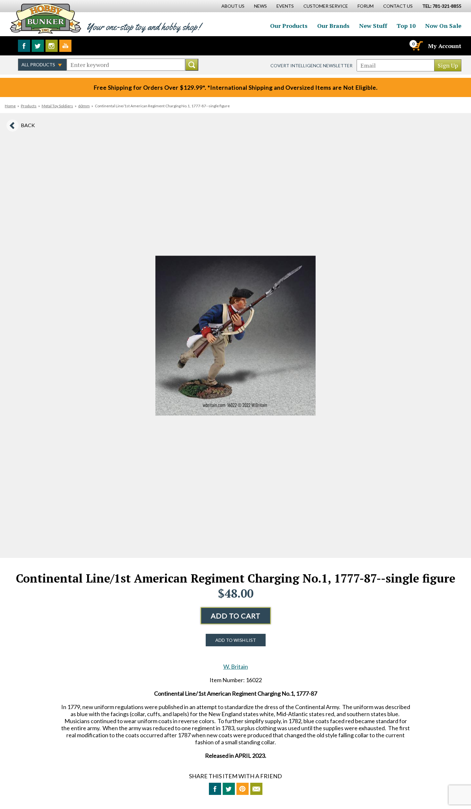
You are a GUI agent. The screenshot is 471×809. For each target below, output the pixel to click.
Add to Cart (235, 615)
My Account (444, 46)
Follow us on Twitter (38, 46)
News (260, 6)
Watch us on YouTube (65, 46)
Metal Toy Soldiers (57, 105)
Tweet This (229, 789)
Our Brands (333, 25)
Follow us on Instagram (51, 46)
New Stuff (373, 25)
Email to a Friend (256, 789)
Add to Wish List (235, 640)
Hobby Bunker (45, 18)
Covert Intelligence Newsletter (311, 65)
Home (10, 105)
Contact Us (398, 6)
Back (28, 125)
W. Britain (235, 666)
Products (29, 105)
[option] (235, 335)
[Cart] (417, 46)
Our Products (289, 25)
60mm (84, 105)
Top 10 (406, 25)
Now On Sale (443, 25)
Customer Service (325, 6)
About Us (232, 6)
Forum (366, 6)
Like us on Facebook (24, 46)
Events (285, 6)
